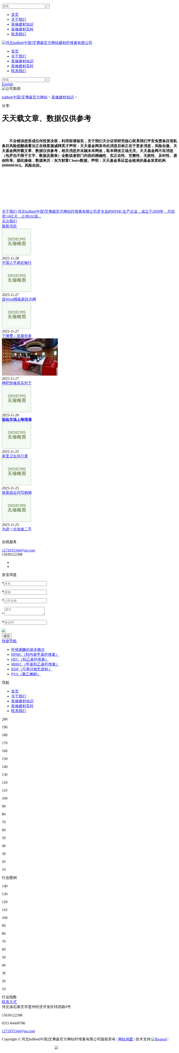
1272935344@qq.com (18, 550)
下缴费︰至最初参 (17, 336)
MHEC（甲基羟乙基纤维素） (35, 664)
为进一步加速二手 (17, 529)
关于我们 (18, 56)
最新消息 (9, 226)
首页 (15, 51)
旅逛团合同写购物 (17, 493)
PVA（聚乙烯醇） (26, 674)
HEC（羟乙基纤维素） (30, 659)
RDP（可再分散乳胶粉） (31, 669)
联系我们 (18, 71)
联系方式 (9, 1002)
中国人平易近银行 (17, 263)
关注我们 (9, 221)
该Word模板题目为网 (19, 299)
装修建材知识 (22, 61)
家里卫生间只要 (15, 456)
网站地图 (125, 1039)
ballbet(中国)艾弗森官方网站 (25, 97)
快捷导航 (9, 641)
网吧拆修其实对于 (17, 383)
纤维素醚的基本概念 (28, 650)
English (7, 84)
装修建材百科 (22, 66)
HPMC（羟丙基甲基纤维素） (35, 654)
